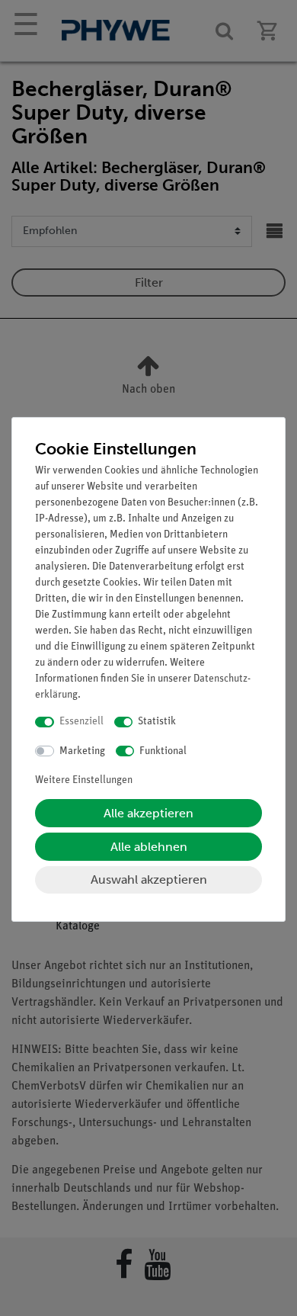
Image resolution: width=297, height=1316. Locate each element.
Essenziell (81, 721)
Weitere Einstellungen (84, 780)
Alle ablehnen (148, 846)
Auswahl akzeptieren (149, 879)
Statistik (157, 721)
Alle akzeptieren (148, 813)
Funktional (163, 751)
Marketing (82, 751)
